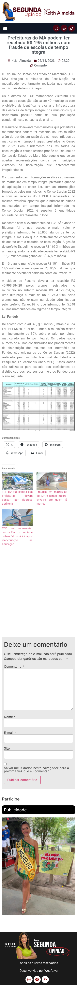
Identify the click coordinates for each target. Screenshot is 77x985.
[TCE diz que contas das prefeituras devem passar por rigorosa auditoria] (17, 481)
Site (7, 748)
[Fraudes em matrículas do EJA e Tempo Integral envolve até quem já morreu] (52, 481)
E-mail (10, 732)
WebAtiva (51, 971)
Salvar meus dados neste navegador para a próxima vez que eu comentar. (36, 769)
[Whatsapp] (64, 28)
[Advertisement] (38, 594)
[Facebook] (37, 979)
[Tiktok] (71, 28)
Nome (9, 716)
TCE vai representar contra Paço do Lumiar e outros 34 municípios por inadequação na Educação (17, 536)
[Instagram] (56, 28)
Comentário (14, 666)
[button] (5, 28)
